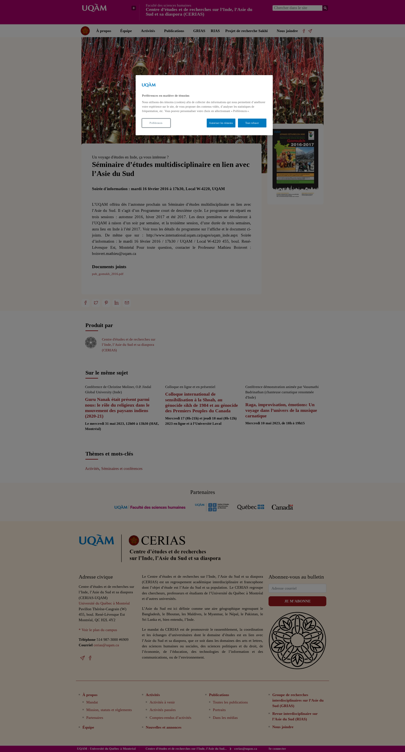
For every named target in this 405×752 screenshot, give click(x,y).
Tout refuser (252, 123)
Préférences (156, 123)
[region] (204, 105)
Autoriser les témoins (221, 123)
